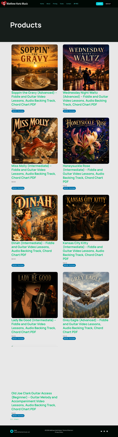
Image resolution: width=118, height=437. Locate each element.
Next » (17, 419)
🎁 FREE (76, 4)
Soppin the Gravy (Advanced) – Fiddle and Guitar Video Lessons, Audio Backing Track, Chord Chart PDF (34, 98)
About (48, 4)
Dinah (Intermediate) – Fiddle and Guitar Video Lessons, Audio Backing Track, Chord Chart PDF (32, 249)
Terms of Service (67, 430)
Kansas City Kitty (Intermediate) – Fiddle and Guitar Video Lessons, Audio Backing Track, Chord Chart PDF (83, 251)
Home (42, 4)
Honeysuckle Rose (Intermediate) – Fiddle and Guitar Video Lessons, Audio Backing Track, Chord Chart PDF (83, 174)
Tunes (62, 4)
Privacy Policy (59, 432)
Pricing (55, 4)
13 (14, 419)
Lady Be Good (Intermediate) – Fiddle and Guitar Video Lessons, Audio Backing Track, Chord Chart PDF (33, 326)
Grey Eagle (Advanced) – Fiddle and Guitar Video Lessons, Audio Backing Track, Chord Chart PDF (85, 326)
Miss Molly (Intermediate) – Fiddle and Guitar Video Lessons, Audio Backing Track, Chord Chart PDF (33, 172)
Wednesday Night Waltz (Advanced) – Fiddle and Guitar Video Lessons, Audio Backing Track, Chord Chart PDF (85, 98)
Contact (68, 4)
